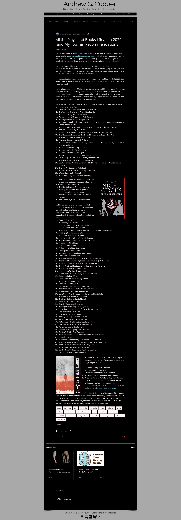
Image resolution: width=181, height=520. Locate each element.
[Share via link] (70, 431)
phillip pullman (83, 416)
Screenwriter (110, 9)
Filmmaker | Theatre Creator (76, 9)
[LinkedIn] (99, 517)
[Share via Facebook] (56, 431)
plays (94, 412)
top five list (93, 408)
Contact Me (70, 512)
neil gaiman (71, 416)
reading (59, 412)
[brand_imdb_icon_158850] (90, 517)
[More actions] (124, 34)
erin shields (60, 416)
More (119, 21)
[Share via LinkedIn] (66, 431)
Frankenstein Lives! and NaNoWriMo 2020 (88, 470)
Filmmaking (65, 21)
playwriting (67, 408)
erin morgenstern (107, 416)
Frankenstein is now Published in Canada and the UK (58, 470)
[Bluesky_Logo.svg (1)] (95, 517)
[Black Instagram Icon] (82, 517)
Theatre (104, 21)
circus (119, 408)
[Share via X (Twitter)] (61, 431)
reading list (94, 416)
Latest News (83, 512)
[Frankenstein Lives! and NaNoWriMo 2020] (90, 458)
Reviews (112, 21)
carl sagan (110, 408)
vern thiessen (69, 412)
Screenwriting (75, 21)
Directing (85, 21)
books (102, 408)
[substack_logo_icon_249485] (86, 517)
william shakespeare (83, 412)
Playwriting (95, 21)
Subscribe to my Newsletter (103, 512)
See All (133, 447)
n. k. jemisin (119, 416)
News (56, 21)
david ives (102, 412)
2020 (75, 408)
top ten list (83, 408)
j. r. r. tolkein (61, 420)
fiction (59, 408)
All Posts (48, 21)
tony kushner (113, 412)
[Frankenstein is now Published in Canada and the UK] (60, 458)
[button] (132, 21)
